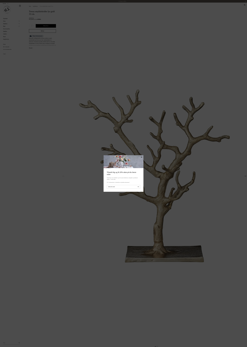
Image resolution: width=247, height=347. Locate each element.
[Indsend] (138, 187)
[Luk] (141, 157)
